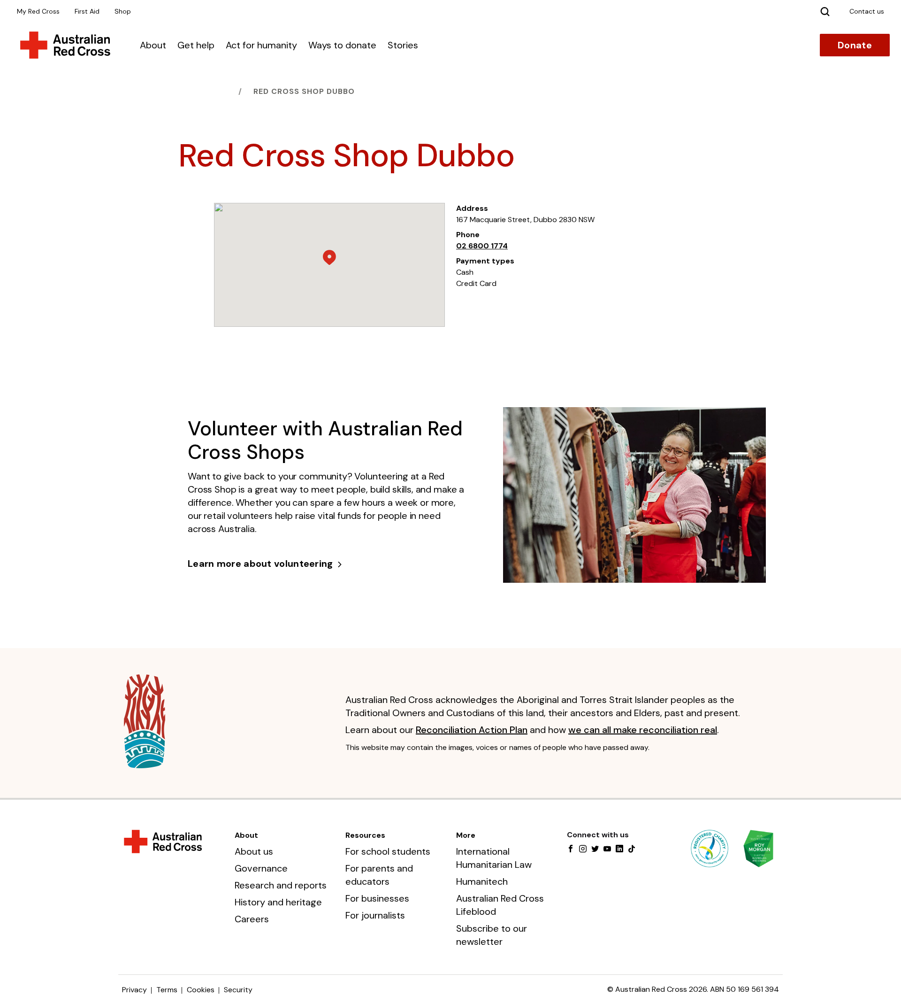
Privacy (134, 990)
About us (254, 851)
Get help (195, 45)
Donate (855, 45)
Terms (166, 990)
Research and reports (281, 885)
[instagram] (583, 849)
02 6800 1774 (482, 246)
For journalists (375, 915)
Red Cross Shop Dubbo (304, 91)
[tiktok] (631, 849)
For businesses (377, 898)
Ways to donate (342, 45)
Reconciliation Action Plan (471, 730)
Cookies (200, 990)
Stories (403, 45)
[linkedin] (619, 849)
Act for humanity (261, 45)
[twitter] (595, 849)
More (465, 835)
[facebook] (570, 849)
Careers (252, 919)
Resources (365, 835)
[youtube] (607, 849)
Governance (261, 868)
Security (238, 990)
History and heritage (278, 902)
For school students (387, 851)
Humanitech (482, 881)
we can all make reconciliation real (642, 730)
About (153, 45)
